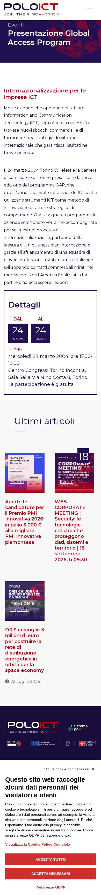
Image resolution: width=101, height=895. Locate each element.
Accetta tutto (50, 859)
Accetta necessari (50, 874)
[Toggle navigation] (90, 11)
